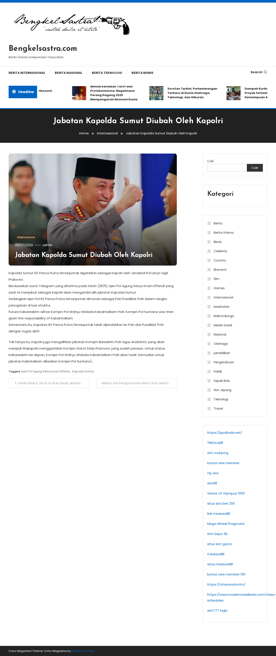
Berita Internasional (27, 73)
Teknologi (221, 399)
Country (220, 260)
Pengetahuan (224, 362)
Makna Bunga (224, 316)
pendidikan (222, 353)
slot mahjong (217, 453)
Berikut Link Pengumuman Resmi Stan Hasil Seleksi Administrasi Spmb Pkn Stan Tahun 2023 (139, 383)
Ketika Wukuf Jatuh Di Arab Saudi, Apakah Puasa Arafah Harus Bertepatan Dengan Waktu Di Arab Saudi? (53, 383)
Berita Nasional (68, 73)
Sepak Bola (222, 381)
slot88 (212, 483)
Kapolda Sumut (83, 371)
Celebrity (220, 251)
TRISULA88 (215, 442)
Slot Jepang (222, 390)
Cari (210, 161)
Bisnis (218, 242)
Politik (218, 371)
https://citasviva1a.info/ (226, 584)
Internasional (26, 237)
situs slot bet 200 (221, 503)
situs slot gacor (219, 544)
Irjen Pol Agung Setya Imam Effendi (45, 371)
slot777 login (217, 610)
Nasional (220, 334)
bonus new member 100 (226, 574)
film (217, 279)
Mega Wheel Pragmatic (226, 523)
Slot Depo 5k (217, 534)
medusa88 (215, 554)
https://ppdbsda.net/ (224, 432)
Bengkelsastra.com (43, 49)
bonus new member (223, 463)
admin (47, 245)
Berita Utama (224, 232)
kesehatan (222, 307)
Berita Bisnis (142, 73)
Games (219, 288)
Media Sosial (223, 325)
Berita (218, 223)
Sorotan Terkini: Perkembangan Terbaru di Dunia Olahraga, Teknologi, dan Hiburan (187, 93)
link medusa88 (218, 513)
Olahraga (221, 344)
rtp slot (213, 473)
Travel (218, 408)
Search (256, 72)
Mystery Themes (82, 651)
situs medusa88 (220, 564)
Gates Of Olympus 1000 (226, 493)
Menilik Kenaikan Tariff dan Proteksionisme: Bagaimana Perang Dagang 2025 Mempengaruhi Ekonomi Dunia (108, 92)
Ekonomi (220, 269)
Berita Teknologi (107, 73)
